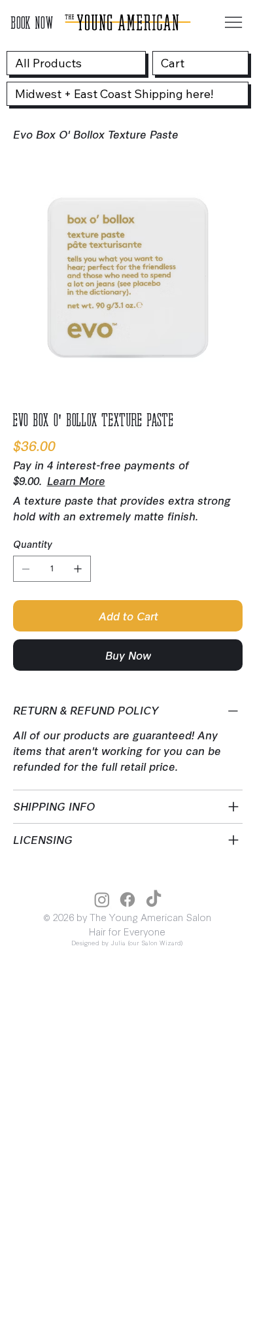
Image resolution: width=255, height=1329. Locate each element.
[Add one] (78, 569)
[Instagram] (102, 899)
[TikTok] (153, 899)
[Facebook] (127, 899)
